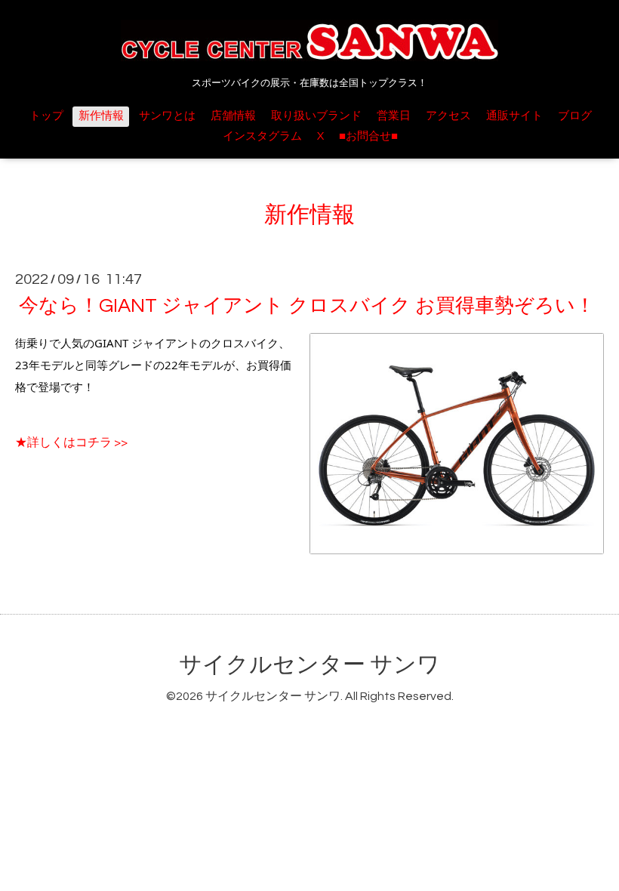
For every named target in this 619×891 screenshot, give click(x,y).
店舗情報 (233, 116)
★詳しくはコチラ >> (71, 442)
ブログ (575, 116)
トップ (46, 116)
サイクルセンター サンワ (309, 665)
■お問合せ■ (368, 136)
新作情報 (101, 116)
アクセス (448, 116)
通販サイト (514, 116)
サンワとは (167, 116)
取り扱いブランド (316, 116)
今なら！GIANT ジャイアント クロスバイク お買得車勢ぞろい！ (307, 306)
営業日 (394, 116)
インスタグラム (262, 136)
